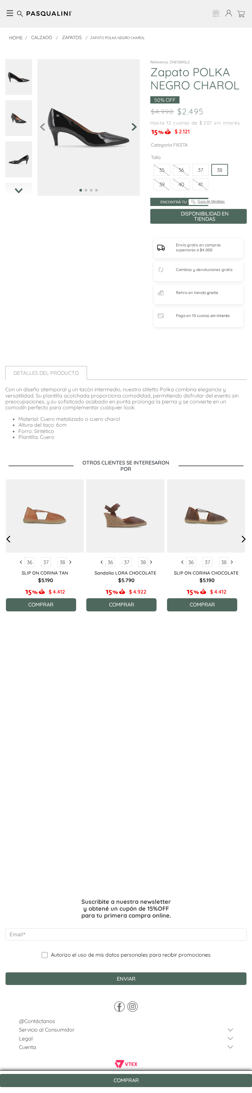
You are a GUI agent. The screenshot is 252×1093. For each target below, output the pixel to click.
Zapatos (72, 37)
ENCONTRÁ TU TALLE (179, 202)
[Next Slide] (70, 562)
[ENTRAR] (227, 14)
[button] (162, 170)
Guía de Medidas (211, 201)
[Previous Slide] (21, 562)
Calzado (41, 37)
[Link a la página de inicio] (16, 37)
